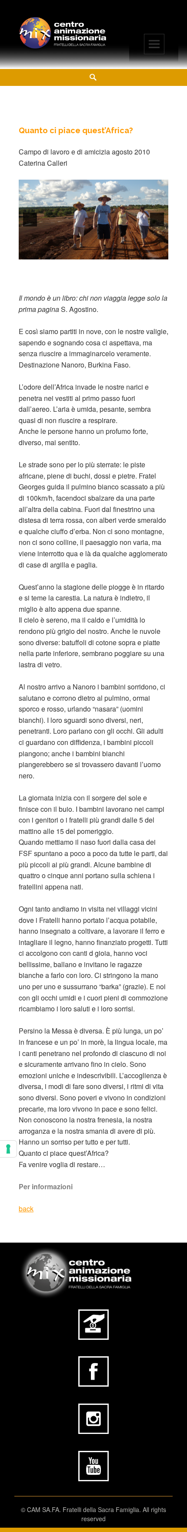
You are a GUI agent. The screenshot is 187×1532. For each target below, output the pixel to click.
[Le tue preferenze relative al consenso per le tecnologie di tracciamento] (8, 1149)
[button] (30, 219)
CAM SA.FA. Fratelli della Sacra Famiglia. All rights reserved (96, 1514)
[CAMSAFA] (63, 33)
